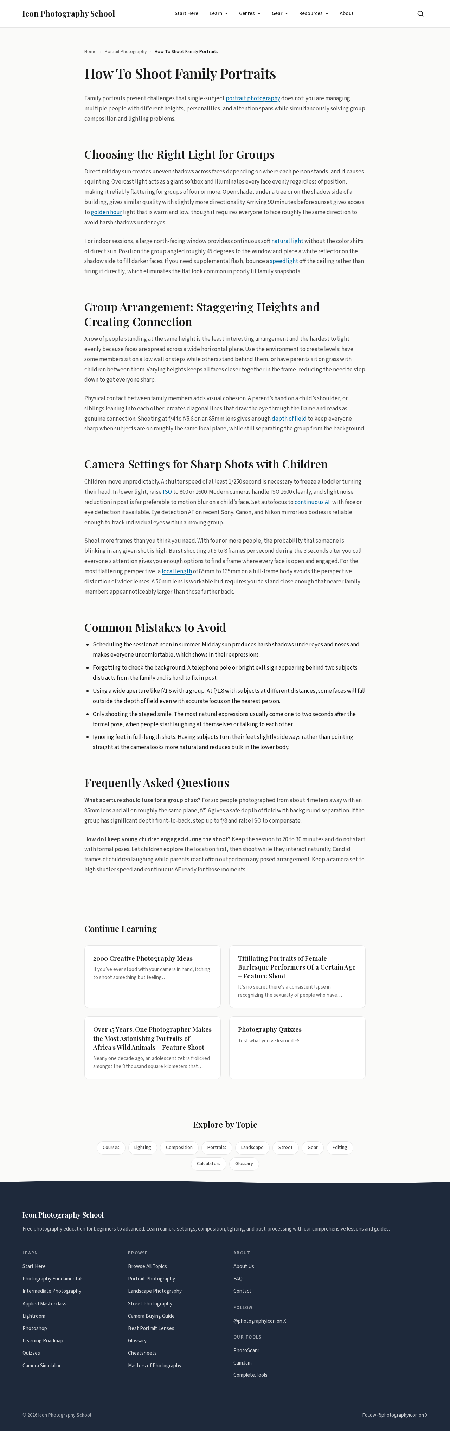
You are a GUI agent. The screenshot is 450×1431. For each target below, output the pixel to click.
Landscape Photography (155, 1291)
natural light (287, 241)
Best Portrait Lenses (151, 1328)
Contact (242, 1291)
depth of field (289, 418)
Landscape (252, 1147)
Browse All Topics (147, 1266)
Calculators (208, 1163)
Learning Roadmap (42, 1340)
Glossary (244, 1163)
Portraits (216, 1147)
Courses (111, 1147)
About (347, 13)
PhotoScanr (246, 1350)
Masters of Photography (154, 1365)
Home (90, 51)
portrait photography (253, 98)
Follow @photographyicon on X (395, 1415)
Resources (311, 13)
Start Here (186, 13)
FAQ (238, 1279)
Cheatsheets (142, 1353)
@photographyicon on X (259, 1321)
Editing (340, 1147)
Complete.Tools (250, 1375)
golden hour (106, 212)
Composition (179, 1147)
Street (285, 1147)
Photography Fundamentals (53, 1279)
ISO (167, 491)
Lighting (142, 1147)
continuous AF (313, 502)
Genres (247, 13)
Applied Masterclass (44, 1304)
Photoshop (34, 1328)
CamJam (242, 1363)
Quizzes (31, 1353)
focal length (177, 571)
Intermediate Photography (51, 1291)
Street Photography (150, 1304)
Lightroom (33, 1316)
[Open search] (420, 14)
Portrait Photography (126, 51)
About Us (243, 1266)
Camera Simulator (41, 1365)
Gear (277, 13)
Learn (216, 13)
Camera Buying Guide (151, 1316)
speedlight (284, 261)
